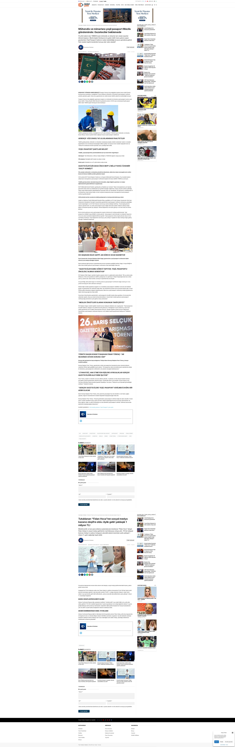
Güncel (129, 51)
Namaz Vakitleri (109, 731)
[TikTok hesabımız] (149, 1)
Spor (122, 4)
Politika (118, 4)
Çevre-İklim (148, 4)
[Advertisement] (106, 87)
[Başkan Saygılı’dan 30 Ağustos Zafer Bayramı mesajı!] (140, 69)
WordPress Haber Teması (95, 744)
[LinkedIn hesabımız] (154, 1)
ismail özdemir (129, 433)
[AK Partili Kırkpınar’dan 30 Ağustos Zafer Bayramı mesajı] (140, 63)
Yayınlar (107, 737)
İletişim (133, 728)
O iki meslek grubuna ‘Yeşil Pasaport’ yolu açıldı (101, 407)
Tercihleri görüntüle (228, 741)
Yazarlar (133, 733)
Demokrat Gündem (88, 47)
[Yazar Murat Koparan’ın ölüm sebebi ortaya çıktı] (87, 450)
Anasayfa (94, 4)
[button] (232, 732)
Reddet (221, 741)
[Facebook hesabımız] (97, 720)
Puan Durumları (109, 735)
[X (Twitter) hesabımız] (143, 1)
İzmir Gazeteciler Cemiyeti (85, 436)
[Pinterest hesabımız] (107, 720)
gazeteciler (92, 433)
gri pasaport (115, 433)
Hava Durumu (108, 728)
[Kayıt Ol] (152, 5)
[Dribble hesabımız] (152, 1)
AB (80, 433)
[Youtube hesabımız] (147, 1)
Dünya (80, 739)
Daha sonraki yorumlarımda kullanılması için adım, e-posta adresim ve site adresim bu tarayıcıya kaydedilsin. (105, 500)
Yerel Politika (81, 737)
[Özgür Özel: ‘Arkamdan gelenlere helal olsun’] (140, 42)
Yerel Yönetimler (139, 4)
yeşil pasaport (83, 438)
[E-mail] (81, 421)
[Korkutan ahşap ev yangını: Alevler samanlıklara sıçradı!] (126, 467)
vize (130, 436)
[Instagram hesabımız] (145, 1)
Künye (227, 744)
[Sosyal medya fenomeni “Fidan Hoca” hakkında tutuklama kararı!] (126, 450)
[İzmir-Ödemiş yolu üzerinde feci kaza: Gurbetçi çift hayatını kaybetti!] (106, 467)
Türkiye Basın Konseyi (122, 436)
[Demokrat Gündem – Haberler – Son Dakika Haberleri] (84, 6)
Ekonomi (112, 4)
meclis (101, 436)
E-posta (109, 494)
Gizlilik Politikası (222, 744)
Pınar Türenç (113, 436)
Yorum (81, 485)
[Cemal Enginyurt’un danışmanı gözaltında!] (140, 31)
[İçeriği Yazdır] (92, 82)
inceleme (122, 433)
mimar (106, 436)
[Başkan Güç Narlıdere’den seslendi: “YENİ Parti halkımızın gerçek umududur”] (140, 75)
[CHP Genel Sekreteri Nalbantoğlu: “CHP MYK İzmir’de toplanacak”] (140, 83)
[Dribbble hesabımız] (109, 720)
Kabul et (216, 741)
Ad (80, 494)
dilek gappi (85, 433)
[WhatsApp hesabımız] (156, 1)
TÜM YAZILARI (130, 47)
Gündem (107, 4)
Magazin (133, 544)
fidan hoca (82, 645)
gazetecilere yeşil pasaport (104, 433)
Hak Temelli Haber (129, 4)
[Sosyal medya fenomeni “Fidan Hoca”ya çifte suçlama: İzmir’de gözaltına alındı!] (126, 674)
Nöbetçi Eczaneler (109, 733)
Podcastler (101, 4)
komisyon (95, 436)
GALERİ (81, 1)
